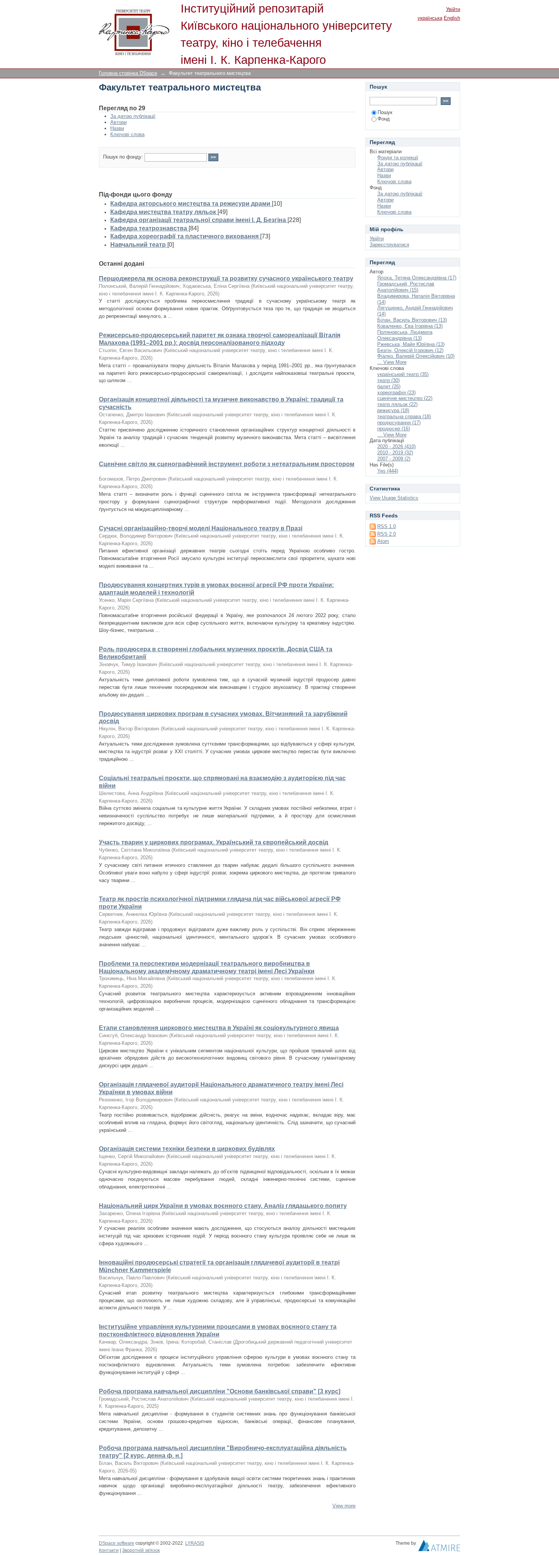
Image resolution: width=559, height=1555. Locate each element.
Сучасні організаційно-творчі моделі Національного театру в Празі (200, 528)
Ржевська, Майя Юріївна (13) (411, 344)
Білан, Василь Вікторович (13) (412, 320)
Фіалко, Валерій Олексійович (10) (415, 356)
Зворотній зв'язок (141, 1550)
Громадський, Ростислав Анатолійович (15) (405, 287)
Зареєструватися (389, 245)
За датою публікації (133, 116)
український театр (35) (403, 374)
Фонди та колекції (397, 157)
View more (344, 1506)
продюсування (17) (399, 422)
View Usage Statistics (394, 498)
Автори (118, 122)
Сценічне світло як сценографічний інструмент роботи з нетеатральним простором (226, 464)
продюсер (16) (393, 429)
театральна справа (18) (404, 416)
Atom (383, 541)
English (452, 18)
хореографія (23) (396, 392)
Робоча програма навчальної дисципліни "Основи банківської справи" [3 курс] (219, 1391)
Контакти (109, 1550)
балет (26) (388, 386)
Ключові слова (127, 134)
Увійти (453, 9)
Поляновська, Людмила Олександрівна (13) (404, 335)
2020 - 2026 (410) (396, 446)
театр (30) (388, 380)
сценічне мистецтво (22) (404, 398)
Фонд (384, 119)
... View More (392, 362)
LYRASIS (194, 1543)
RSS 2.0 (386, 534)
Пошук (385, 112)
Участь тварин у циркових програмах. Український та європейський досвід (213, 842)
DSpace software (116, 1543)
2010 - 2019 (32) (395, 452)
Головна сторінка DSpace (128, 73)
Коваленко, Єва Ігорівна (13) (410, 326)
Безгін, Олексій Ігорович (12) (410, 350)
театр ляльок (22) (397, 404)
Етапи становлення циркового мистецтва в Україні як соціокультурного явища (219, 1028)
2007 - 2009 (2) (393, 459)
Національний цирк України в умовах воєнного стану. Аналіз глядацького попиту (223, 1206)
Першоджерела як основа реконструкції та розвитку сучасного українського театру (226, 278)
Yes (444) (387, 471)
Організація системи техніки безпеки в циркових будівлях (187, 1149)
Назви (117, 128)
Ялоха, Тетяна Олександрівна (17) (416, 278)
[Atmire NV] (439, 1547)
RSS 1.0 (386, 526)
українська (430, 18)
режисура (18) (393, 410)
